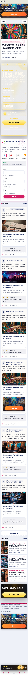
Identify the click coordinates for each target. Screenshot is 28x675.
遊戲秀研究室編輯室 (6, 57)
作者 (7, 604)
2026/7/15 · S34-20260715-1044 (13, 313)
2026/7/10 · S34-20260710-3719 (13, 482)
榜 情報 (24, 21)
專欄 (15, 604)
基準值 (5, 169)
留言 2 (6, 305)
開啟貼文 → (14, 254)
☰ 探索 (3, 21)
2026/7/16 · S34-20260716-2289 (13, 364)
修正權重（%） (7, 187)
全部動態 (25, 203)
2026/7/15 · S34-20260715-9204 (13, 211)
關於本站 (3, 604)
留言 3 (6, 254)
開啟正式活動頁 (14, 122)
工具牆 (18, 604)
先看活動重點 (14, 127)
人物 (25, 673)
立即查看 (21, 667)
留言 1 (6, 424)
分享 (10, 254)
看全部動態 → (14, 533)
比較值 (5, 178)
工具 (14, 673)
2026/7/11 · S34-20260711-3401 (13, 431)
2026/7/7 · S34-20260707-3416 (13, 262)
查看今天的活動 (14, 594)
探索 (8, 673)
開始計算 (14, 196)
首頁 (3, 673)
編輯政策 (11, 604)
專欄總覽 (25, 538)
